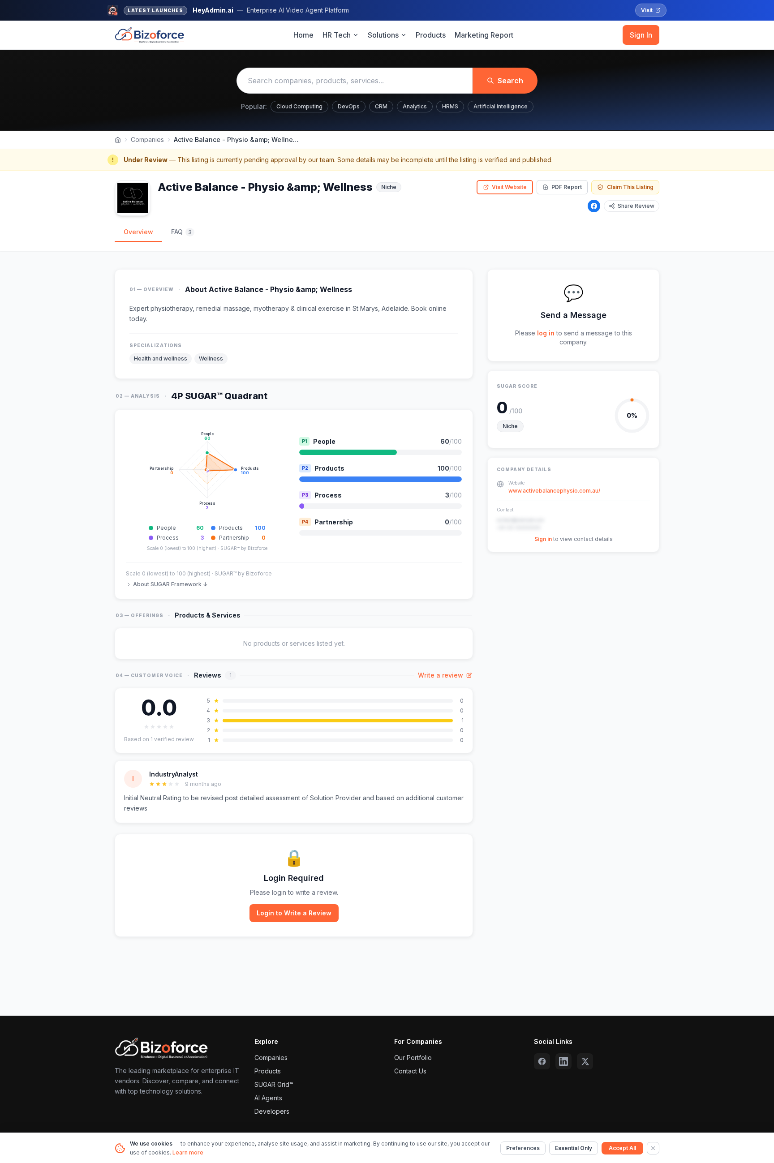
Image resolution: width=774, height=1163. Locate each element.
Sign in (543, 539)
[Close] (653, 1148)
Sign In (641, 34)
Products (431, 34)
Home (303, 34)
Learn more (187, 1152)
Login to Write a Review (294, 913)
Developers (271, 1111)
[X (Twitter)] (585, 1061)
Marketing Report (484, 34)
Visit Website (509, 187)
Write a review (440, 675)
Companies (147, 139)
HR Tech (336, 34)
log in (546, 333)
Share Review (636, 205)
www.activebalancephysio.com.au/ (554, 490)
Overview (138, 232)
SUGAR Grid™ (273, 1084)
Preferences (523, 1148)
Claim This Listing (630, 187)
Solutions (383, 34)
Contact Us (410, 1071)
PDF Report (566, 187)
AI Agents (268, 1098)
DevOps (349, 106)
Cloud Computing (299, 106)
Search (510, 80)
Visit (647, 10)
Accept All (622, 1148)
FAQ (181, 232)
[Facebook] (594, 206)
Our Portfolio (413, 1057)
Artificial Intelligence (500, 106)
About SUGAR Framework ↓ (170, 584)
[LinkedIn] (563, 1061)
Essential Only (573, 1148)
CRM (381, 106)
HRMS (450, 106)
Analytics (415, 106)
